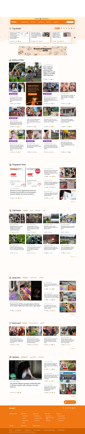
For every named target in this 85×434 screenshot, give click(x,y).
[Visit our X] (74, 28)
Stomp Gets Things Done (50, 418)
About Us (10, 430)
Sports (23, 422)
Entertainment (25, 420)
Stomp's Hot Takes (61, 418)
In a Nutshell (36, 420)
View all (72, 201)
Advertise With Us (61, 430)
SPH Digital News (18, 430)
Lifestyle (24, 418)
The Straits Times (28, 430)
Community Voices (38, 418)
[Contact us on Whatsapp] (64, 28)
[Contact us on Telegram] (61, 28)
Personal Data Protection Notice (49, 430)
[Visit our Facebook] (71, 28)
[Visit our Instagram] (69, 28)
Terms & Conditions (37, 430)
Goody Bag (48, 420)
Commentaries (61, 420)
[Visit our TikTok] (66, 28)
